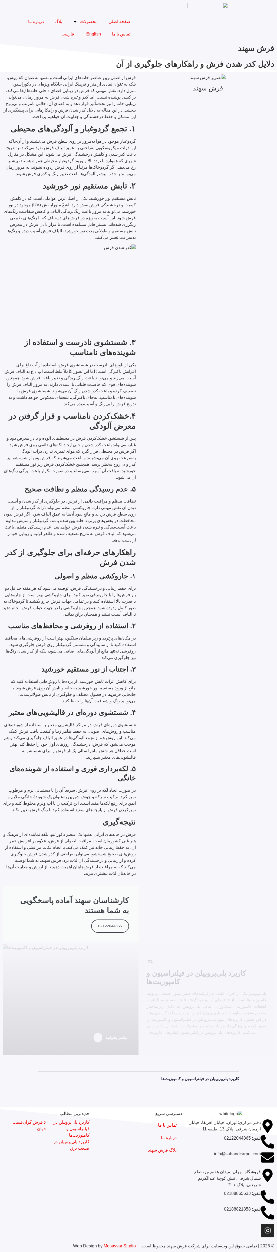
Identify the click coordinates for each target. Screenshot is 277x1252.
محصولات (89, 21)
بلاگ (58, 21)
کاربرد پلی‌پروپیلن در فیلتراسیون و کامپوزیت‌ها (200, 1078)
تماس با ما (121, 34)
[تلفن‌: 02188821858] (267, 1213)
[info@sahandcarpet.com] (267, 1157)
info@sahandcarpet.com (237, 1154)
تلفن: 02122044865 (242, 1138)
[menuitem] (93, 34)
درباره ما (36, 21)
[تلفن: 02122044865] (267, 1142)
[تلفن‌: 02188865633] (267, 1197)
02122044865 (110, 926)
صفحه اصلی (119, 21)
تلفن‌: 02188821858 (242, 1209)
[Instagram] (267, 1230)
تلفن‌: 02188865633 (242, 1193)
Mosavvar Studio (120, 1246)
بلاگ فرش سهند (162, 1150)
